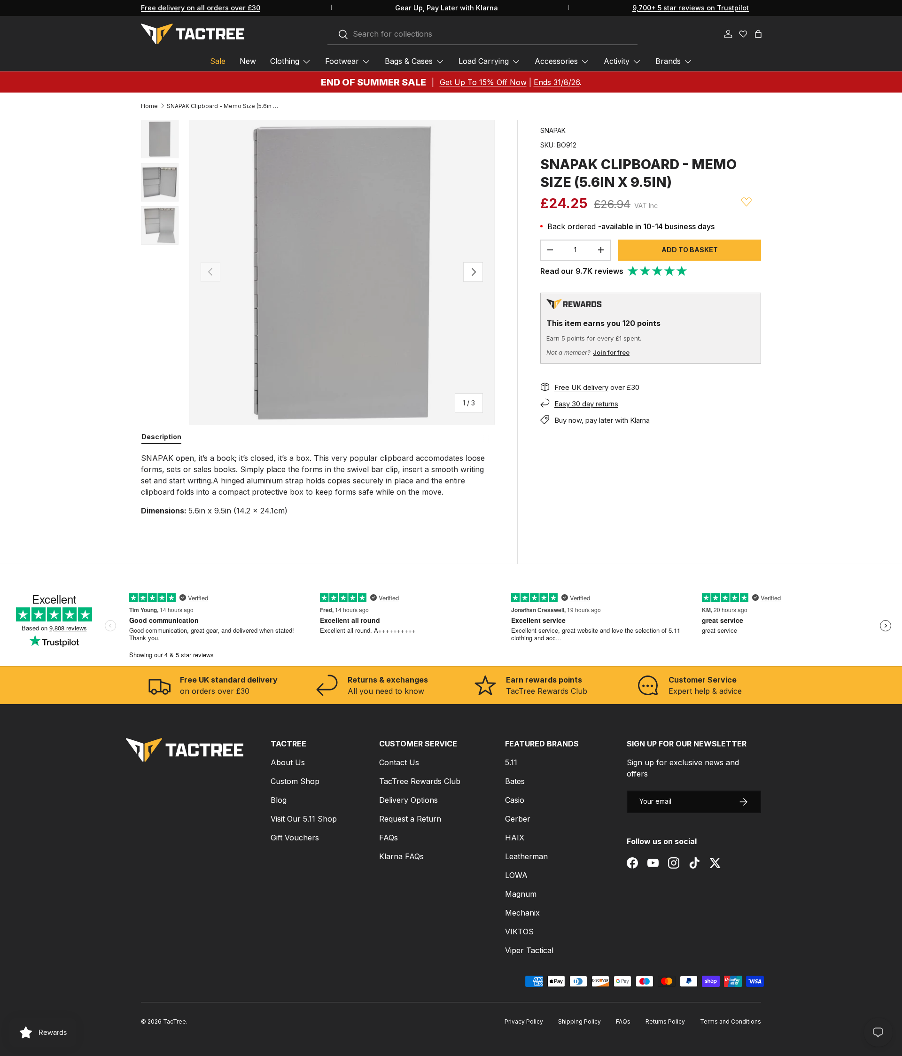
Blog (279, 800)
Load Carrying (484, 61)
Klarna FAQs (401, 856)
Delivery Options (408, 800)
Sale (218, 61)
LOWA (516, 875)
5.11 (511, 762)
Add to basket (689, 249)
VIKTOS (519, 931)
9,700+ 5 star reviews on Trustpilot (690, 8)
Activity (617, 61)
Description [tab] (161, 437)
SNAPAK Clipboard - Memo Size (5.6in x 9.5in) (223, 106)
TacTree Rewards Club (419, 781)
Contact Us (399, 762)
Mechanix (522, 912)
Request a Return (410, 818)
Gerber (517, 818)
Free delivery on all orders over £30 (200, 8)
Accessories (556, 61)
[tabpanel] (318, 484)
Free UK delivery (581, 386)
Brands (668, 61)
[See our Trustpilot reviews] (657, 271)
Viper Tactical (529, 950)
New (248, 61)
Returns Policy (665, 1021)
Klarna (640, 419)
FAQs (388, 837)
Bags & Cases (409, 61)
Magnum (521, 894)
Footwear (342, 61)
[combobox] (482, 34)
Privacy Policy (524, 1021)
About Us (288, 762)
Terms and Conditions (730, 1021)
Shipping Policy (579, 1021)
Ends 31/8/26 (557, 82)
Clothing (284, 61)
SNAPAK (553, 130)
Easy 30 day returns (586, 403)
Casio (514, 800)
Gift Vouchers (295, 837)
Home (149, 106)
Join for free (611, 352)
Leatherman (526, 856)
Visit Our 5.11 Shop (304, 818)
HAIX (514, 837)
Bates (515, 781)
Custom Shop (295, 781)
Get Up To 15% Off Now (483, 82)
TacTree (174, 1021)
